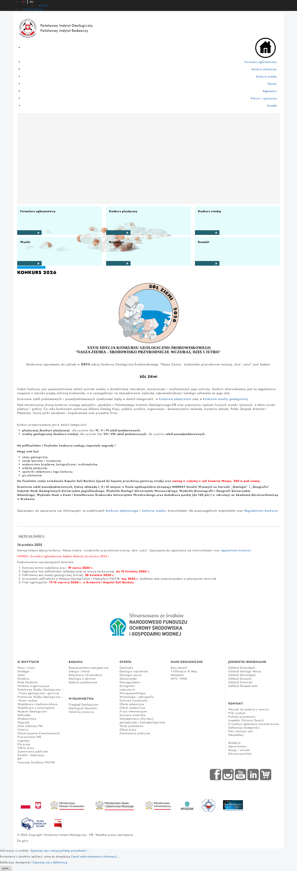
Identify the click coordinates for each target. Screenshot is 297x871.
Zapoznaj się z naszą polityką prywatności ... (61, 851)
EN (32, 2)
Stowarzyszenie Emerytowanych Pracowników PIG (39, 735)
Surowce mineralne (132, 715)
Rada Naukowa (28, 682)
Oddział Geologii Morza (244, 671)
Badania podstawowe (83, 682)
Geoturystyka (128, 678)
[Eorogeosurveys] (233, 803)
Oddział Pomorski (240, 682)
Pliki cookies (236, 713)
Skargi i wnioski (239, 750)
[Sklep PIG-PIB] (266, 774)
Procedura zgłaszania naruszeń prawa (253, 724)
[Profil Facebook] (215, 774)
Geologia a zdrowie (82, 678)
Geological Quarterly (83, 708)
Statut (21, 675)
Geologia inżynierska (134, 671)
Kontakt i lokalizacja (31, 755)
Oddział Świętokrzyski (243, 686)
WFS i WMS (179, 678)
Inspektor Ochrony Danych (246, 720)
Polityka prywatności (242, 716)
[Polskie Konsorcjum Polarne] (34, 823)
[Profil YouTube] (240, 774)
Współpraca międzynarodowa (38, 704)
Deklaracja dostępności (244, 727)
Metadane (177, 675)
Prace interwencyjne (133, 711)
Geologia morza (130, 675)
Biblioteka (24, 715)
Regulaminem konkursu (261, 510)
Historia (23, 729)
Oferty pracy (26, 748)
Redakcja (234, 743)
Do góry (22, 841)
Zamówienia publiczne (33, 751)
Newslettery (236, 735)
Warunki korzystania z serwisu (248, 709)
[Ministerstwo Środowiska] (67, 804)
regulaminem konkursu (236, 550)
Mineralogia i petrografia (137, 697)
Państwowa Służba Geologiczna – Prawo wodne (40, 698)
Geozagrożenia (130, 682)
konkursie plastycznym (175, 399)
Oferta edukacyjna (132, 704)
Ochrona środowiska (133, 700)
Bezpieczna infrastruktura (85, 675)
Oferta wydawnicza (132, 708)
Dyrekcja (23, 678)
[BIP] (58, 821)
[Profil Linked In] (253, 774)
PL (23, 2)
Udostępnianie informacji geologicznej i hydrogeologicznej (142, 720)
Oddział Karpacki (240, 678)
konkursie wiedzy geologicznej (225, 399)
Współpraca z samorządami (36, 708)
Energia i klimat (79, 671)
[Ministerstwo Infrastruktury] (158, 804)
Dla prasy (24, 744)
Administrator (237, 746)
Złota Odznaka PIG (30, 726)
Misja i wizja (26, 667)
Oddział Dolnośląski (241, 667)
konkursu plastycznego (122, 510)
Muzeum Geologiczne (32, 711)
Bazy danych (179, 667)
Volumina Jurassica (81, 712)
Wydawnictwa (27, 718)
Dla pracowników (240, 753)
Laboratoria (127, 689)
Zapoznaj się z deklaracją (50, 862)
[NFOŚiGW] (187, 803)
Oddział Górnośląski (242, 675)
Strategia (23, 671)
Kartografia (127, 686)
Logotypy (23, 740)
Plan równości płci (240, 731)
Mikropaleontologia (133, 693)
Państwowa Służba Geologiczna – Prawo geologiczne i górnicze (40, 691)
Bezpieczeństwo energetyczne (88, 667)
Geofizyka (126, 667)
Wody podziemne (131, 726)
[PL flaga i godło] (31, 801)
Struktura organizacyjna (33, 686)
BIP (20, 759)
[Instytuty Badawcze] (208, 805)
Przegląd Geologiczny (83, 704)
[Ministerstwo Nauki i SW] (114, 805)
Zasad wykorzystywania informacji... (95, 856)
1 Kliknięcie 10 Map (184, 671)
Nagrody (23, 722)
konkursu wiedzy (154, 510)
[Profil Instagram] (228, 774)
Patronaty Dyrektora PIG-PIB (36, 762)
